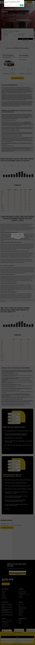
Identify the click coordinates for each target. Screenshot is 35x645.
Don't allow (17, 5)
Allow (22, 5)
